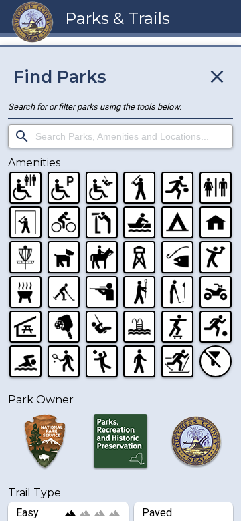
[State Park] (120, 443)
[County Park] (196, 443)
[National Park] (44, 443)
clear (217, 77)
